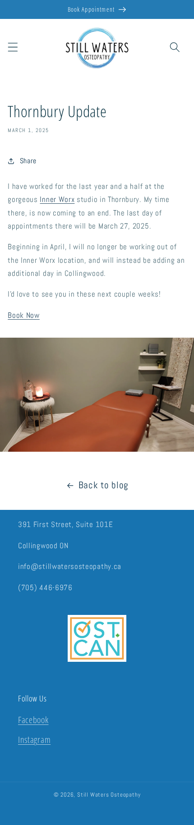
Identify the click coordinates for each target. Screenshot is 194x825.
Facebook (33, 720)
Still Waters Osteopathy (109, 794)
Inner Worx (57, 199)
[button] (12, 47)
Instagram (34, 739)
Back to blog (104, 485)
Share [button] (28, 160)
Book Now (24, 315)
